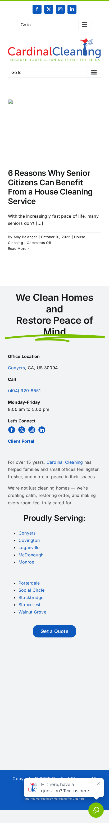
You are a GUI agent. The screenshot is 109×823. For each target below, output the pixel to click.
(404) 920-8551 (24, 390)
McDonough (31, 554)
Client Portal (21, 441)
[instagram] (31, 429)
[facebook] (11, 429)
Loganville (29, 547)
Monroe (26, 562)
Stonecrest (29, 604)
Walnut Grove (32, 612)
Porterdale (29, 583)
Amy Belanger (25, 237)
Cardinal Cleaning (65, 462)
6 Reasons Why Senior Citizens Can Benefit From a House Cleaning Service (50, 187)
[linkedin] (42, 429)
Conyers (16, 367)
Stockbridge (31, 597)
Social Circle (31, 590)
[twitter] (21, 429)
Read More (17, 248)
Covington (29, 540)
